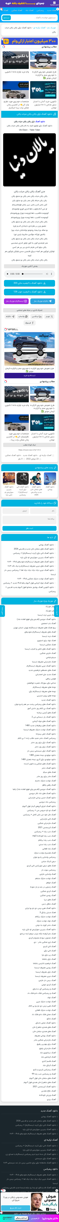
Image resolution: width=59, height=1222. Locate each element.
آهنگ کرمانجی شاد (48, 1057)
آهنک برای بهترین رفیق (46, 1044)
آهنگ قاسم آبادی (49, 1061)
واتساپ (21, 316)
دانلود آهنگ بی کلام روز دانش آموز (41, 708)
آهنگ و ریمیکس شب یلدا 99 (44, 1074)
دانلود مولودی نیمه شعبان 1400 (42, 755)
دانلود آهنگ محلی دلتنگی (46, 1023)
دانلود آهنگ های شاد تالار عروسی (42, 793)
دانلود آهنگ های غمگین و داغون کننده (40, 764)
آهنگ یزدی (51, 1099)
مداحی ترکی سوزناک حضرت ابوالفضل (41, 683)
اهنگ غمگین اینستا (48, 644)
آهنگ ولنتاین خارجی (48, 874)
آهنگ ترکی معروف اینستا (46, 972)
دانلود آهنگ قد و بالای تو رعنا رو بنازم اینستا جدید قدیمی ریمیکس (29, 1187)
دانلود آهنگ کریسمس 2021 (44, 1086)
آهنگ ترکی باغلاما (49, 959)
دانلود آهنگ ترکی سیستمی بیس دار (41, 751)
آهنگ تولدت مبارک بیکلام (45, 916)
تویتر (48, 316)
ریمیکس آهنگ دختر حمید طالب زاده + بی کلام (37, 738)
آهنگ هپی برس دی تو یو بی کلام (42, 1006)
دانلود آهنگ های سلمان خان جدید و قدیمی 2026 (34, 549)
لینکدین (35, 316)
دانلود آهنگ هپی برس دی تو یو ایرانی (40, 908)
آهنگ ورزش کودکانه (47, 1095)
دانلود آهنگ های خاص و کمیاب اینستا (40, 649)
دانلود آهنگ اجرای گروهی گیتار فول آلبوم (39, 806)
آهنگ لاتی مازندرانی (48, 819)
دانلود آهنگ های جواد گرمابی (44, 721)
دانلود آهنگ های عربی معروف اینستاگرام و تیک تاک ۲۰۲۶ (31, 566)
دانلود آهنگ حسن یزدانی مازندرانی (42, 797)
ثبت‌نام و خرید (29, 375)
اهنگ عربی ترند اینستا (47, 615)
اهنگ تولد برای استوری (46, 640)
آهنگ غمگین (16, 10)
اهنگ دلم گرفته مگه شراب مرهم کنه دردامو (38, 934)
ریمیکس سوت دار (48, 870)
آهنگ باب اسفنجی (48, 623)
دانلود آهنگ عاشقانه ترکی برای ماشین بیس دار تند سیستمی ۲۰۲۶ (29, 1163)
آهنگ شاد (29, 10)
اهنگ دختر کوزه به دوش (46, 925)
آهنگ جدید (51, 10)
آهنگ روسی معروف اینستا (45, 967)
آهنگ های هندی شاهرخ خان (44, 1027)
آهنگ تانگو (51, 1019)
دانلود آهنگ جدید (30, 455)
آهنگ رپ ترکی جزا (49, 955)
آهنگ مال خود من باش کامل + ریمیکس (39, 814)
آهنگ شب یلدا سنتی (47, 844)
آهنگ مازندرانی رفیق (47, 1048)
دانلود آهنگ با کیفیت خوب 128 (27, 291)
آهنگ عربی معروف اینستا (45, 976)
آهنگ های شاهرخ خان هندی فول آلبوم (40, 1082)
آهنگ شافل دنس (49, 904)
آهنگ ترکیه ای (39, 27)
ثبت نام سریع (15, 1208)
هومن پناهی (51, 679)
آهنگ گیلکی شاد (49, 1065)
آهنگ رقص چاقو (49, 785)
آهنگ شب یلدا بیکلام (47, 840)
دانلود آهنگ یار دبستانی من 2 (44, 717)
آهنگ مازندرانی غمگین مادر (45, 1040)
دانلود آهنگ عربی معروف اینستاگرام (41, 666)
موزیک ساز (51, 27)
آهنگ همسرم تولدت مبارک (45, 853)
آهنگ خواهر (51, 882)
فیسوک (28, 323)
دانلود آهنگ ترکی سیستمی (45, 1158)
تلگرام (8, 316)
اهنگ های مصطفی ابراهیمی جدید (42, 670)
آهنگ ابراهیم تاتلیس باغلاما (44, 963)
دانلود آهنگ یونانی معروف (45, 1035)
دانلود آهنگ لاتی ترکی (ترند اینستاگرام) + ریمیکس (33, 553)
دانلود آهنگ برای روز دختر (45, 747)
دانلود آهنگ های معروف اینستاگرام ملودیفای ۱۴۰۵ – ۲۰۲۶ (30, 561)
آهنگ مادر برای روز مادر (46, 776)
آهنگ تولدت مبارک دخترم (45, 780)
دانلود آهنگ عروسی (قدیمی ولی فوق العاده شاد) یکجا (34, 789)
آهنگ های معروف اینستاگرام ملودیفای (40, 632)
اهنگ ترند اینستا (49, 636)
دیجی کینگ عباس (48, 861)
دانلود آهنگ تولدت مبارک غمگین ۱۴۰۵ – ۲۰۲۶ (35, 578)
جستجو (6, 18)
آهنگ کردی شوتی (49, 984)
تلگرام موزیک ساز (41, 301)
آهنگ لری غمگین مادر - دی (45, 942)
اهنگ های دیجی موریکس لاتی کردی (41, 865)
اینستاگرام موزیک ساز (15, 301)
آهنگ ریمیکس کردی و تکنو (44, 1069)
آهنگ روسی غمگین (48, 895)
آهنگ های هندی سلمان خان (44, 1031)
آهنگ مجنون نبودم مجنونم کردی (42, 938)
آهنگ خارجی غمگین (48, 653)
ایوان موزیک (51, 610)
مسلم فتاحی (51, 657)
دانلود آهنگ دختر (49, 768)
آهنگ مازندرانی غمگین (47, 823)
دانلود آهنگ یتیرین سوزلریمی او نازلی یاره (37, 557)
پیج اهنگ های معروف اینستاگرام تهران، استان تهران (34, 627)
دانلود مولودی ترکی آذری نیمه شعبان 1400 (38, 759)
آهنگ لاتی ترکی (50, 950)
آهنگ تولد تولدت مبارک (46, 921)
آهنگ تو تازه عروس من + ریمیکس (41, 810)
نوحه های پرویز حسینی (46, 695)
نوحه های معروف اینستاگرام (44, 687)
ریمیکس (40, 10)
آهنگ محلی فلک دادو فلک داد (44, 1014)
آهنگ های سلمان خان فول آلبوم (42, 1078)
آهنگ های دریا (50, 899)
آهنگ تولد (51, 997)
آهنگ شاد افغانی (49, 849)
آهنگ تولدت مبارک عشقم (45, 878)
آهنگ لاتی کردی (49, 946)
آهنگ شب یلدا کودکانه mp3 (44, 836)
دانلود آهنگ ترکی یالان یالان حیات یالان (34, 114)
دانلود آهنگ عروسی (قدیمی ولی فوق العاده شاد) (36, 619)
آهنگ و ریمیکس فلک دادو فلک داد (41, 993)
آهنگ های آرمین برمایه (46, 712)
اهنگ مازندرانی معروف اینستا (44, 662)
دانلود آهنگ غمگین (13, 455)
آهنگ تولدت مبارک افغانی (45, 1010)
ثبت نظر (29, 528)
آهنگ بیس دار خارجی (47, 980)
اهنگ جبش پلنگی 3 (48, 912)
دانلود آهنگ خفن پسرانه (46, 734)
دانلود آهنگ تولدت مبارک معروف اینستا (40, 729)
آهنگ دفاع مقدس (48, 1091)
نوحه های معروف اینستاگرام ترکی (42, 691)
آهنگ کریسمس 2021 (47, 827)
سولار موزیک (51, 606)
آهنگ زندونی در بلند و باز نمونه (43, 887)
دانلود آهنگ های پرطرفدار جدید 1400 (40, 725)
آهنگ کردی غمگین (48, 891)
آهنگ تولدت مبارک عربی (46, 1001)
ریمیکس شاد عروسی (47, 802)
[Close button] (57, 1190)
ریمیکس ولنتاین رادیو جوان (44, 857)
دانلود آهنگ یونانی (46, 545)
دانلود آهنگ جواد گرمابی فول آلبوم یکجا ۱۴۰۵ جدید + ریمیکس (28, 583)
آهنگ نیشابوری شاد (48, 1052)
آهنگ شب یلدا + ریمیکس (45, 831)
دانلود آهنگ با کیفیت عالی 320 (28, 283)
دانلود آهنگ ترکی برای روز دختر (43, 742)
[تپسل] (2, 39)
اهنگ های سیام (49, 772)
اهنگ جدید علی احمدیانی (46, 674)
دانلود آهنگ (40, 121)
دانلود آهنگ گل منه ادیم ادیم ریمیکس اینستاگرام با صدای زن (31, 1154)
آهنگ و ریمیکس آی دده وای (44, 989)
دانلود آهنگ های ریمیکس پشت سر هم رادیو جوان (35, 704)
